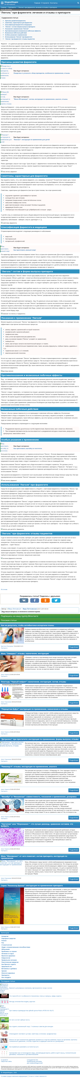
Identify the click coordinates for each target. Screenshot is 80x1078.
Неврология (5, 958)
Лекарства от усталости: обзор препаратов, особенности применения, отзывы (42, 73)
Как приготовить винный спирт (25, 250)
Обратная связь (6, 1061)
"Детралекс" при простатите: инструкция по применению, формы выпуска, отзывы (40, 739)
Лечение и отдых (7, 953)
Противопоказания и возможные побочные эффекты (23, 31)
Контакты (53, 3)
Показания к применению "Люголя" (17, 29)
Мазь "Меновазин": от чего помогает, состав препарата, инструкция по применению (34, 857)
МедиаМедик (11, 2)
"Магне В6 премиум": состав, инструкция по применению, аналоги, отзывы (41, 99)
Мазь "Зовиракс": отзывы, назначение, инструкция (25, 653)
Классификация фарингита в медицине (18, 25)
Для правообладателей (35, 1063)
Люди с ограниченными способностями (15, 947)
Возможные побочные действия (16, 33)
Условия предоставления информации (14, 1076)
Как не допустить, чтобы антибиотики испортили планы (27, 625)
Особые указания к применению (16, 35)
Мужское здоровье (8, 956)
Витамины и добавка (9, 969)
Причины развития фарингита (15, 21)
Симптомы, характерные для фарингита (18, 23)
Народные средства (8, 938)
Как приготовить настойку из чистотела (28, 448)
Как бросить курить (8, 964)
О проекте (45, 3)
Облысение (5, 949)
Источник (4, 589)
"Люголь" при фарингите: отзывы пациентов (20, 39)
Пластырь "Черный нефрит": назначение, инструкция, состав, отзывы (33, 682)
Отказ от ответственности (37, 1076)
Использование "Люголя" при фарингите (18, 37)
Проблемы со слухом (9, 951)
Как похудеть (6, 977)
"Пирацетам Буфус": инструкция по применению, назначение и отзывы (34, 709)
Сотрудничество (32, 1060)
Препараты (4, 648)
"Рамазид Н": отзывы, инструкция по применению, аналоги (29, 766)
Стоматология (6, 945)
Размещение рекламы (34, 1061)
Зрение (4, 971)
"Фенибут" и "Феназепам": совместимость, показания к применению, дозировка (38, 796)
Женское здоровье (8, 973)
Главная (37, 3)
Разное (3, 941)
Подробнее (73, 647)
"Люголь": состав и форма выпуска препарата (20, 27)
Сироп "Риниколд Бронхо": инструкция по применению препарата (32, 885)
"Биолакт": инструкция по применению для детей (32, 139)
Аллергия (4, 936)
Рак (2, 943)
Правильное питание (9, 960)
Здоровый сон (6, 966)
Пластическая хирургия (9, 962)
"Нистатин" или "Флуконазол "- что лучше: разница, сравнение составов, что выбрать (37, 825)
